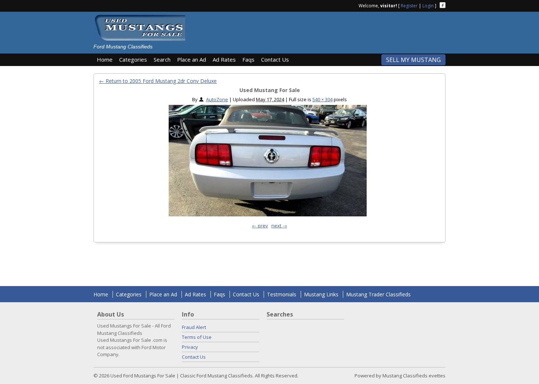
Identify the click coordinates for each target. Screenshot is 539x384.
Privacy (190, 347)
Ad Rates (224, 59)
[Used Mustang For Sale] (267, 162)
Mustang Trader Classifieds (378, 294)
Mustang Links (321, 294)
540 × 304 (322, 99)
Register (409, 6)
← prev (260, 225)
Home (105, 59)
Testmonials (281, 294)
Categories (133, 59)
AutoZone (217, 99)
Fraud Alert (194, 327)
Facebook (442, 5)
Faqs (248, 59)
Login (428, 6)
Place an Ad (191, 59)
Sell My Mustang (413, 60)
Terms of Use (197, 337)
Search (162, 59)
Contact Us (275, 59)
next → (279, 225)
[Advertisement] (318, 30)
